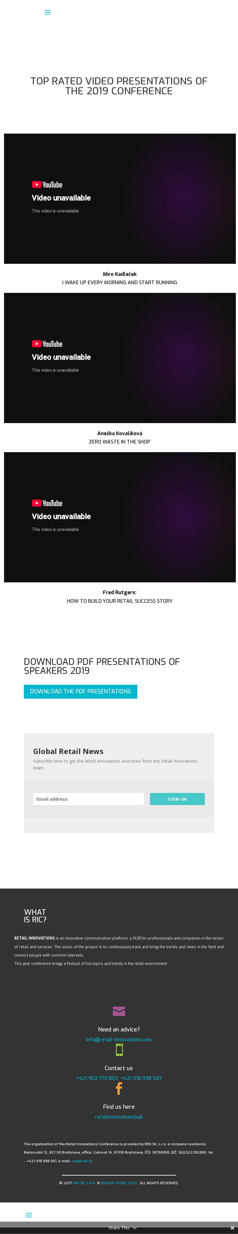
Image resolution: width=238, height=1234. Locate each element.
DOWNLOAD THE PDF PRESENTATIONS (80, 691)
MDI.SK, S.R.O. (84, 1182)
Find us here (119, 1107)
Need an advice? (119, 1029)
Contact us (119, 1068)
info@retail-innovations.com (119, 1039)
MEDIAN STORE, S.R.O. (119, 1182)
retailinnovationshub (119, 1117)
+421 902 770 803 (97, 1078)
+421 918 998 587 (141, 1078)
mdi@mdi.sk (82, 1161)
